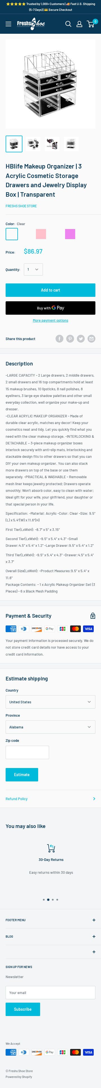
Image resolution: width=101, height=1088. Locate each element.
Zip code (12, 740)
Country (12, 690)
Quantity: (13, 269)
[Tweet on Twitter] (81, 339)
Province (13, 715)
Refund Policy (16, 798)
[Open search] (68, 24)
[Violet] (70, 234)
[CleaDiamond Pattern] (26, 234)
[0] (90, 24)
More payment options (50, 320)
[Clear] (12, 234)
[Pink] (41, 234)
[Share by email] (91, 339)
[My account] (79, 24)
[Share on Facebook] (59, 339)
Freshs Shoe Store (21, 206)
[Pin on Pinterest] (70, 339)
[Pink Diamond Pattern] (55, 234)
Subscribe (23, 1009)
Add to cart (50, 290)
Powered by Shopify (19, 1077)
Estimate (22, 774)
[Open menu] (8, 24)
